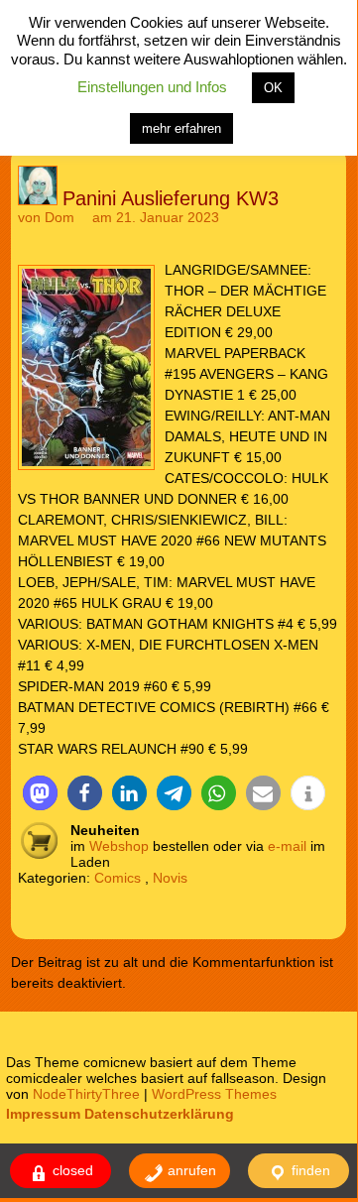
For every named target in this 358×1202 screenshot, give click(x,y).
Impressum (43, 1114)
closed (71, 1170)
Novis (170, 878)
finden (309, 1170)
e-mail (287, 846)
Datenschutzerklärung (159, 1114)
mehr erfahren (181, 128)
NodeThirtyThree (86, 1094)
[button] (40, 793)
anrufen (190, 1170)
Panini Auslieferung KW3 (170, 198)
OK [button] (273, 87)
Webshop (119, 846)
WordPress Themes (214, 1094)
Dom (59, 217)
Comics (117, 878)
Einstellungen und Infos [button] (152, 86)
